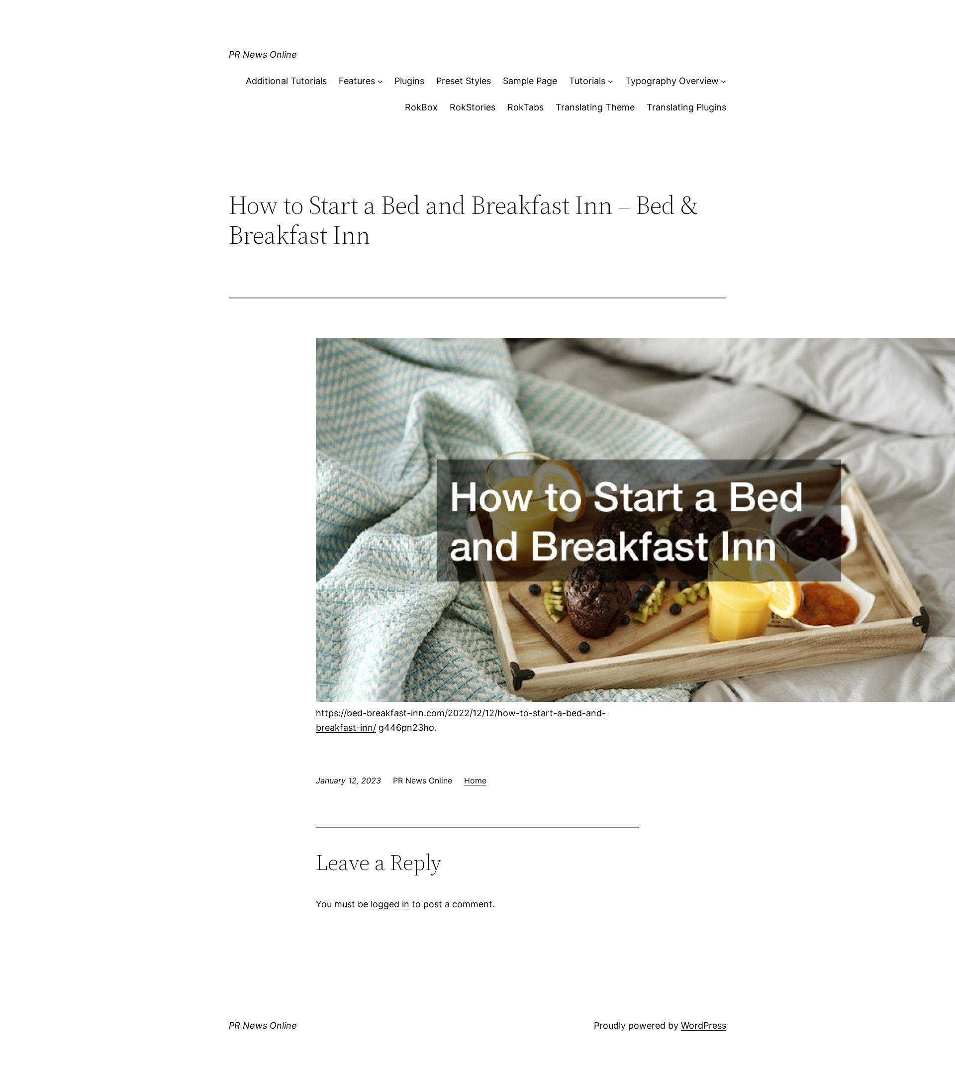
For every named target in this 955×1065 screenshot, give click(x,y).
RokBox (421, 107)
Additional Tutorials (286, 81)
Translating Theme (595, 107)
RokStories (472, 107)
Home (475, 780)
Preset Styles (463, 81)
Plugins (409, 81)
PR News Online (263, 54)
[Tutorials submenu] (610, 81)
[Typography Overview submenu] (723, 81)
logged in (390, 904)
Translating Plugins (686, 107)
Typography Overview (672, 81)
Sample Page (530, 81)
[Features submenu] (380, 81)
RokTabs (525, 107)
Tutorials (587, 81)
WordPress (703, 1025)
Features (357, 81)
